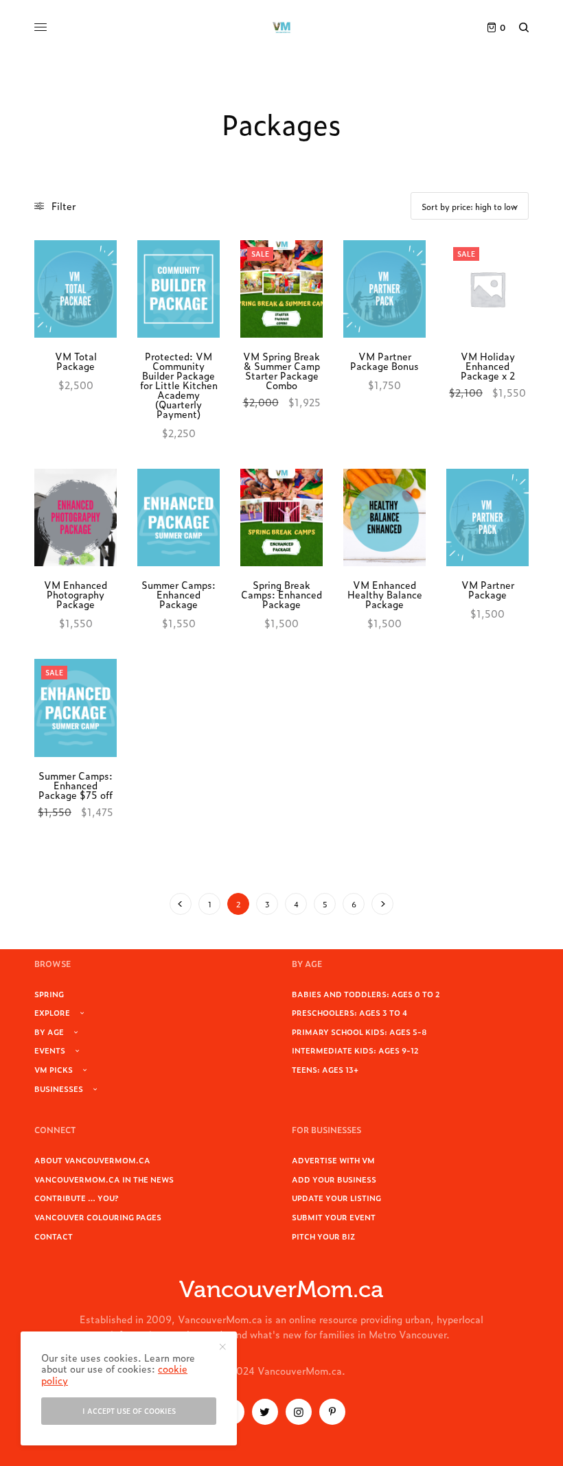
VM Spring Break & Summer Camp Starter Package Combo (281, 370)
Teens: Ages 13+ (325, 1069)
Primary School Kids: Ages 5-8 (359, 1031)
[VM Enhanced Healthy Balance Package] (384, 517)
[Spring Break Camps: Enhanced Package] (281, 517)
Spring (49, 993)
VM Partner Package (487, 589)
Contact (53, 1236)
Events (49, 1050)
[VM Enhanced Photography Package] (75, 517)
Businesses (58, 1088)
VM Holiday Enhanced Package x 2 (488, 365)
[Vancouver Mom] (281, 27)
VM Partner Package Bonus (384, 361)
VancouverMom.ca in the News (104, 1179)
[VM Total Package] (75, 289)
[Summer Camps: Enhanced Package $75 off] (75, 707)
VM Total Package (76, 361)
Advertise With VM (333, 1159)
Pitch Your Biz (323, 1236)
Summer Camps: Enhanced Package (178, 594)
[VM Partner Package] (487, 517)
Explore (52, 1012)
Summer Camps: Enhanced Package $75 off (75, 785)
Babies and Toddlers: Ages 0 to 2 (366, 993)
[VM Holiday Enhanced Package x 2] (487, 289)
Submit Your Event (334, 1216)
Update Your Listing (336, 1197)
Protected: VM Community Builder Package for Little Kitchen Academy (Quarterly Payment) (179, 385)
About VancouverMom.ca (92, 1159)
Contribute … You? (76, 1197)
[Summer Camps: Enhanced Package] (178, 517)
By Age (49, 1031)
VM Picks (53, 1069)
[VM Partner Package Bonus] (384, 289)
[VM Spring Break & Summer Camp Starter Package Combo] (281, 289)
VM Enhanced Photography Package (75, 594)
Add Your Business (334, 1179)
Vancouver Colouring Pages (97, 1216)
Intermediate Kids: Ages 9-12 (355, 1050)
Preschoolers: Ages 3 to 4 (349, 1012)
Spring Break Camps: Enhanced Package (281, 594)
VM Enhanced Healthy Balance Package (384, 594)
